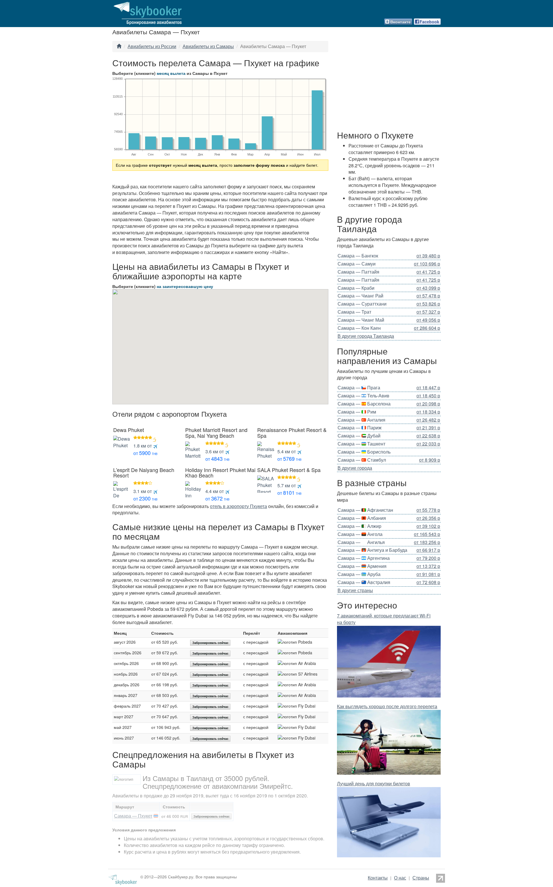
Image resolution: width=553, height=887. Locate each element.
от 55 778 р (428, 510)
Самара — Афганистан (365, 510)
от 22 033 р (428, 444)
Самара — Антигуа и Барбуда (372, 550)
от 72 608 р (428, 582)
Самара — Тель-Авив (363, 395)
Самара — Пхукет (133, 815)
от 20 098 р (428, 404)
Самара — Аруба (359, 574)
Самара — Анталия (361, 419)
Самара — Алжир (359, 526)
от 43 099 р (428, 288)
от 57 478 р (428, 296)
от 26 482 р (428, 420)
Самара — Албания (362, 518)
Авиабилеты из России (152, 46)
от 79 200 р (428, 558)
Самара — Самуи (357, 263)
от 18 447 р (428, 387)
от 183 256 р (427, 542)
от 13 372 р (428, 566)
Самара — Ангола (360, 534)
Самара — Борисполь (364, 451)
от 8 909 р (429, 460)
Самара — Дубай (359, 435)
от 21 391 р (428, 427)
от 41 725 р (428, 272)
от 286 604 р (427, 328)
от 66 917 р (428, 550)
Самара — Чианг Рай (360, 295)
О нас (400, 877)
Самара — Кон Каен (359, 328)
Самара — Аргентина (364, 558)
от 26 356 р (428, 518)
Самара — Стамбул (362, 459)
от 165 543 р (427, 534)
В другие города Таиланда (366, 336)
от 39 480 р (428, 256)
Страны (420, 877)
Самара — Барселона (364, 403)
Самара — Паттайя (358, 271)
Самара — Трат (354, 311)
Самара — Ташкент (361, 443)
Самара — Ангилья (361, 542)
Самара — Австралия (364, 582)
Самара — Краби (356, 288)
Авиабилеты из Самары (208, 46)
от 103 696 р (427, 264)
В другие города (355, 468)
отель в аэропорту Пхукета (238, 506)
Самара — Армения (362, 566)
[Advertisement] (389, 84)
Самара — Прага (359, 387)
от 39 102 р (428, 526)
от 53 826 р (428, 304)
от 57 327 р (428, 312)
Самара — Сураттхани (362, 303)
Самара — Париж (360, 427)
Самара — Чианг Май (361, 319)
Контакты (378, 877)
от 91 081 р (428, 574)
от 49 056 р (428, 320)
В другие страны (355, 590)
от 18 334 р (428, 412)
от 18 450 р (428, 396)
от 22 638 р (428, 436)
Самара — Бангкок (358, 255)
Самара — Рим (357, 411)
